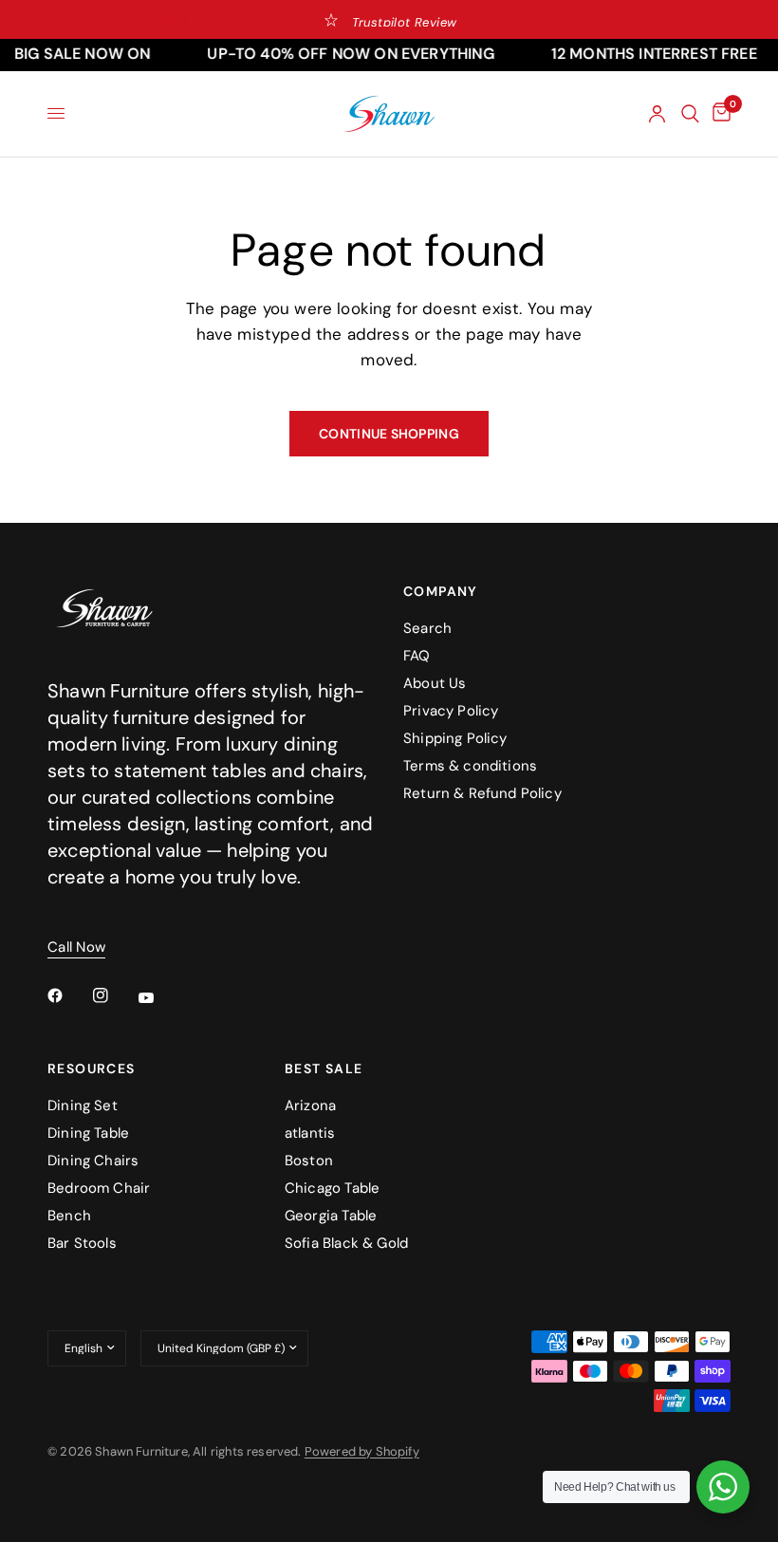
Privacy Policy (450, 710)
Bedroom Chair (98, 1188)
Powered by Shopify (362, 1451)
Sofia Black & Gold (346, 1243)
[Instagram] (114, 995)
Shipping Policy (455, 738)
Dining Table (88, 1133)
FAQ (417, 655)
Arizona (310, 1105)
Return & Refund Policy (482, 793)
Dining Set (82, 1105)
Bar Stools (82, 1243)
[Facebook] (68, 995)
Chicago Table (332, 1188)
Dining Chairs (93, 1160)
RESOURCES (91, 1068)
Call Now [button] (76, 947)
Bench (69, 1215)
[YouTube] (159, 998)
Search (427, 628)
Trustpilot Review (404, 22)
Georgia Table (331, 1215)
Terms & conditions (470, 765)
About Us (434, 683)
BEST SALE (324, 1068)
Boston (309, 1160)
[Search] (690, 114)
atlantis (310, 1133)
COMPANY (440, 591)
